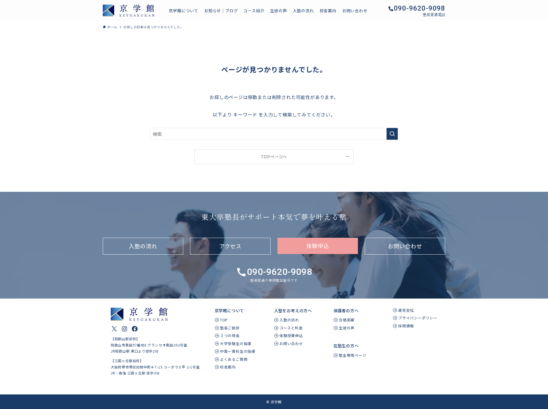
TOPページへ (274, 157)
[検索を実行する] (392, 134)
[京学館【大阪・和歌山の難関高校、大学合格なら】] (128, 11)
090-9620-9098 (419, 8)
